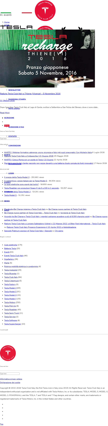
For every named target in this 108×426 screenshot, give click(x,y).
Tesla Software (10, 320)
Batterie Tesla (10, 248)
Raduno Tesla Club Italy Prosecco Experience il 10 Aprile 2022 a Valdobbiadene (41, 227)
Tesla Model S (10, 195)
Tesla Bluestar (10, 273)
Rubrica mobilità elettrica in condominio (21, 266)
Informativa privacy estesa (11, 379)
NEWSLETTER (14, 90)
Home (6, 22)
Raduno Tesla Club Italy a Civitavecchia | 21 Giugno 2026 (28, 156)
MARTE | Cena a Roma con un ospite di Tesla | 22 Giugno (28, 159)
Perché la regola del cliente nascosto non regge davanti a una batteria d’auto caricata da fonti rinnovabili (48, 163)
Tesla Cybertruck (11, 281)
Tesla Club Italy (11, 277)
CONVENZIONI (14, 145)
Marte (6, 263)
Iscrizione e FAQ (16, 127)
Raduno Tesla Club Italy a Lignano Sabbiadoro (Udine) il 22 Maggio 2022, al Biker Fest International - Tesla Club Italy (55, 223)
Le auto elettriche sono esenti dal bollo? (21, 184)
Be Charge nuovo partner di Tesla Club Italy (67, 209)
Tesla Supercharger (12, 324)
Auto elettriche (10, 245)
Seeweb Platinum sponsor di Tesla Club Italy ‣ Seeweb (28, 231)
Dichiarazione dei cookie (10, 382)
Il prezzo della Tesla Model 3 (16, 177)
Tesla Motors (9, 302)
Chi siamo (59, 231)
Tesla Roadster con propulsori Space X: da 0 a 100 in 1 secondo (31, 188)
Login (11, 173)
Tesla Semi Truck (11, 313)
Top (1, 424)
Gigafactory (9, 259)
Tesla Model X (10, 295)
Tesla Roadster (10, 309)
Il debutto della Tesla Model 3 (17, 191)
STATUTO (12, 136)
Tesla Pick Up (10, 306)
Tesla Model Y (10, 298)
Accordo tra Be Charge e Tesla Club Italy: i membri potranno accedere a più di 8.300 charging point (46, 216)
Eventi (6, 252)
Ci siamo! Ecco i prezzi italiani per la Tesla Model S (25, 181)
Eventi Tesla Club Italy (14, 255)
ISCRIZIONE (9, 118)
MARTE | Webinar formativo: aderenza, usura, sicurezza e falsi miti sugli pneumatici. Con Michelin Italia (48, 152)
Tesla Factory (10, 284)
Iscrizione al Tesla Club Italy (72, 213)
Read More (4, 112)
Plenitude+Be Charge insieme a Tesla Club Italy (24, 209)
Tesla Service (10, 316)
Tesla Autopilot (10, 270)
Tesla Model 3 (10, 288)
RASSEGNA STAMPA (17, 99)
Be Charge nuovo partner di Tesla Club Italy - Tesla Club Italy (30, 213)
